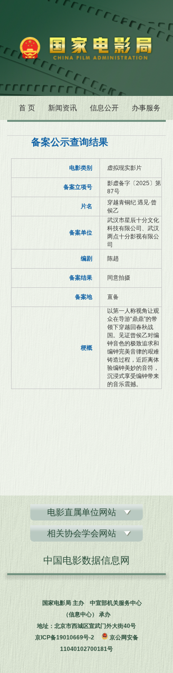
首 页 (27, 108)
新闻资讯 (62, 108)
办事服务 (146, 108)
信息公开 (104, 108)
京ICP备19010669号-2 (64, 637)
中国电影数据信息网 (86, 560)
